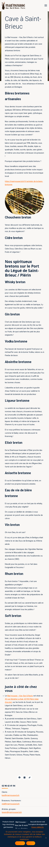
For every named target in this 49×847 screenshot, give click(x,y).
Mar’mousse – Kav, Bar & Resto (20, 696)
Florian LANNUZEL (37, 827)
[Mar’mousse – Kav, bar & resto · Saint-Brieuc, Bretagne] (13, 5)
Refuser (31, 843)
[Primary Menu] (45, 5)
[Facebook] (19, 777)
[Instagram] (24, 777)
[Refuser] (46, 837)
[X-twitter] (29, 777)
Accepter (20, 843)
